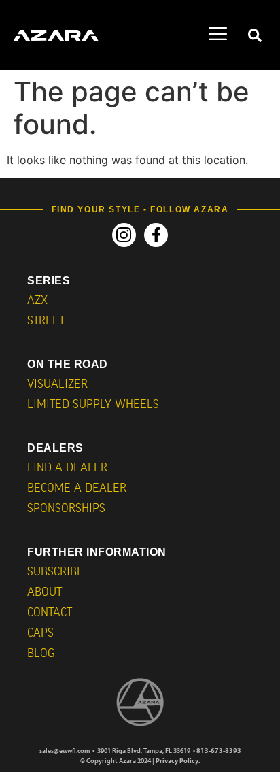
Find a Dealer (67, 468)
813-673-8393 (218, 750)
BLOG (41, 654)
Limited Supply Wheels (93, 405)
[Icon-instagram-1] (124, 235)
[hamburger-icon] (218, 35)
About (44, 592)
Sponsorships (66, 509)
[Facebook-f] (156, 235)
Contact (49, 613)
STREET (46, 321)
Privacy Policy (177, 760)
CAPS (40, 633)
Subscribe (55, 572)
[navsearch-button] (254, 35)
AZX (37, 301)
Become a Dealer (76, 488)
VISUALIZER (57, 384)
